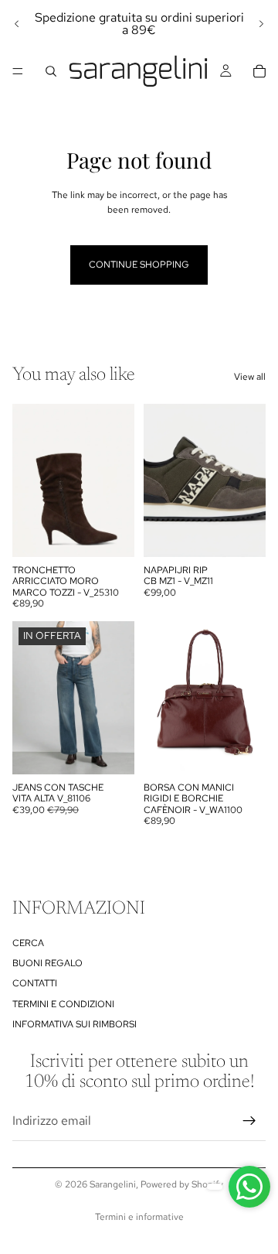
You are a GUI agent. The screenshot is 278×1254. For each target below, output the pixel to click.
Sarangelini (113, 1184)
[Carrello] (259, 71)
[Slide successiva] (261, 24)
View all (250, 377)
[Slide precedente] (17, 24)
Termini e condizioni (63, 1004)
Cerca (28, 943)
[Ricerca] (51, 71)
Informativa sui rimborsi (74, 1024)
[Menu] (18, 71)
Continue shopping (139, 264)
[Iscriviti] (249, 1121)
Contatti (34, 984)
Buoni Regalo (47, 963)
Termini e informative (139, 1217)
